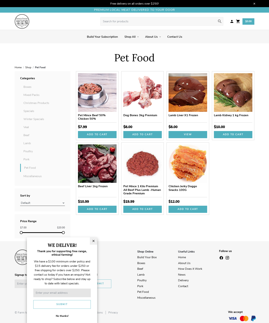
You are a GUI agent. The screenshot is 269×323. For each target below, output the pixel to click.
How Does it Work (190, 269)
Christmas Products (36, 103)
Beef (26, 135)
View (188, 134)
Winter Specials (33, 119)
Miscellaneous (32, 176)
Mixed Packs (31, 95)
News (182, 275)
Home (182, 257)
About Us (151, 37)
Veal (26, 127)
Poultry (28, 151)
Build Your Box (147, 257)
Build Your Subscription (102, 37)
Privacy (113, 313)
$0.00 (248, 21)
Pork (26, 159)
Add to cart (97, 134)
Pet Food (30, 168)
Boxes (27, 87)
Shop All (130, 37)
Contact (183, 286)
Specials (28, 111)
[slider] (21, 232)
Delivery (183, 280)
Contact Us (174, 37)
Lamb (27, 143)
